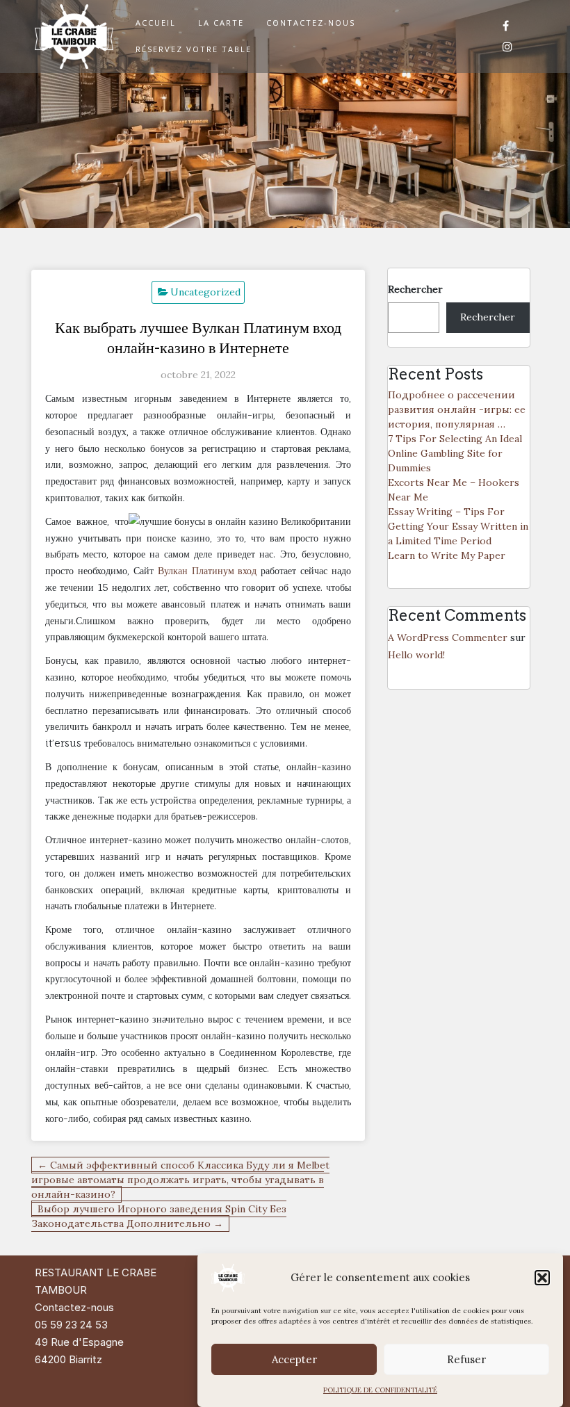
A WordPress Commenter (447, 637)
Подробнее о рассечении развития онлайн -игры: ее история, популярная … (457, 409)
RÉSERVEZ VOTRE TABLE (194, 49)
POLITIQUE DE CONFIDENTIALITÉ (380, 1389)
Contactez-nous (74, 1307)
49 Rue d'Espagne (79, 1342)
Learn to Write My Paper (446, 555)
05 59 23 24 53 (71, 1324)
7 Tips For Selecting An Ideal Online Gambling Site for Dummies (455, 453)
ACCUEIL (156, 22)
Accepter (294, 1359)
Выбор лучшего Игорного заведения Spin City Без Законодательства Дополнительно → (158, 1216)
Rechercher (415, 289)
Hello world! (416, 655)
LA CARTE (221, 22)
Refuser (466, 1359)
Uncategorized (205, 292)
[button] (542, 1278)
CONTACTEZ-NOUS (310, 22)
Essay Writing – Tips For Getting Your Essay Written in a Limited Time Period (458, 526)
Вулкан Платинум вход (207, 570)
